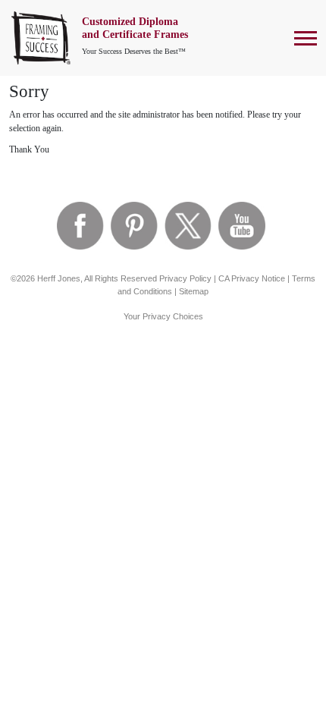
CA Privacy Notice (251, 278)
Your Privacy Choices (163, 316)
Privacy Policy (185, 278)
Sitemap (193, 291)
